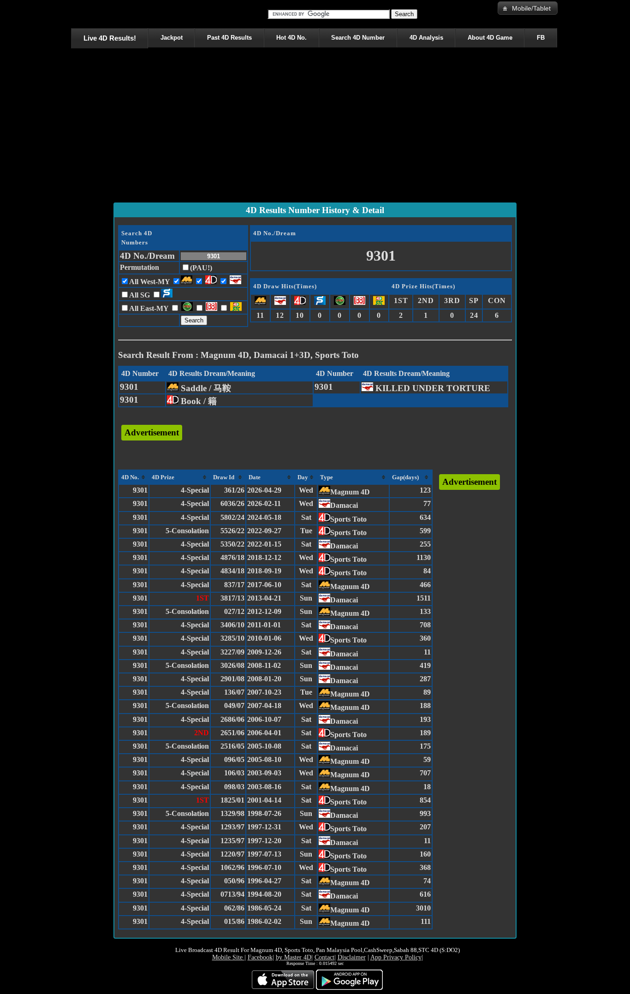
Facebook (260, 957)
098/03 (234, 787)
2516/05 (232, 746)
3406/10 (232, 625)
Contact (324, 957)
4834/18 (232, 571)
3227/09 (232, 652)
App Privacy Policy (396, 957)
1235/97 (232, 841)
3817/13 (232, 598)
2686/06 (232, 719)
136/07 (234, 692)
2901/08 (232, 679)
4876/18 (232, 557)
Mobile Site (228, 957)
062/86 (234, 908)
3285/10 (232, 638)
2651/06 (232, 733)
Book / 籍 (197, 401)
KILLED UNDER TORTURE (431, 388)
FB (541, 37)
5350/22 (232, 544)
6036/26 (232, 503)
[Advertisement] (315, 127)
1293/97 (232, 827)
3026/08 (232, 665)
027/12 (234, 611)
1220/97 (232, 854)
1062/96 (232, 867)
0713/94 (232, 894)
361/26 (234, 490)
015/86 (234, 921)
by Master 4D (293, 957)
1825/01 (232, 800)
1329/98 (232, 813)
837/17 (234, 585)
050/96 (234, 881)
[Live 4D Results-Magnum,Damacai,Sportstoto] (72, 13)
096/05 (234, 759)
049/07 (234, 705)
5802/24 (232, 517)
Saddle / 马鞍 (204, 388)
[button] (528, 8)
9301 (129, 387)
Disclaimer (352, 957)
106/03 (234, 773)
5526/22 (232, 531)
